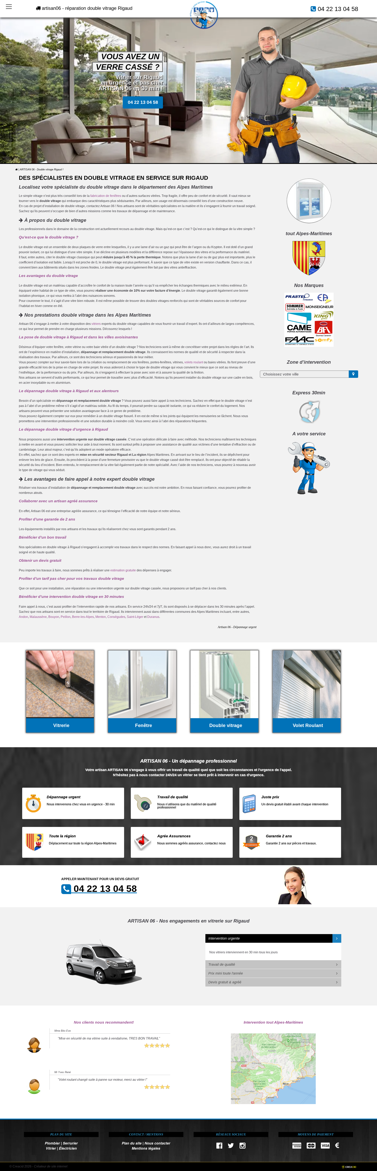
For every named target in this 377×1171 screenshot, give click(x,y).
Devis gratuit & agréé (224, 982)
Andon (23, 616)
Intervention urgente (224, 938)
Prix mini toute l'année (225, 973)
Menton (100, 616)
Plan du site (132, 1143)
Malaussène (38, 616)
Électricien (68, 1148)
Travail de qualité (221, 964)
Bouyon (53, 616)
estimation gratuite (123, 570)
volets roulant (193, 362)
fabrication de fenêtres (105, 195)
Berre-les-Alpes (83, 616)
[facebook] (219, 1146)
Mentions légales (146, 1148)
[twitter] (230, 1146)
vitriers (96, 323)
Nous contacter (157, 1143)
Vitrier (51, 1148)
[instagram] (242, 1146)
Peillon (65, 616)
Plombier (52, 1143)
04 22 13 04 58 (338, 8)
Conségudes (116, 616)
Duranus (153, 616)
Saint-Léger (135, 616)
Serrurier (70, 1143)
